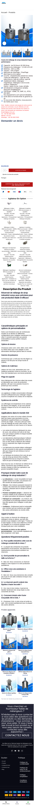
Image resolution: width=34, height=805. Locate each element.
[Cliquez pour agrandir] (4, 43)
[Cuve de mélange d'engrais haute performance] (25, 641)
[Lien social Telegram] (16, 178)
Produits (12, 12)
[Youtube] (15, 750)
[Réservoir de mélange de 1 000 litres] (25, 620)
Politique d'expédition (24, 775)
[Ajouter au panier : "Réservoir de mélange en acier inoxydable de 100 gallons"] (3, 669)
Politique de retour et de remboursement (25, 769)
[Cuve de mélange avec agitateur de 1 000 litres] (25, 663)
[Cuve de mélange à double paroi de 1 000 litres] (25, 684)
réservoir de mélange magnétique (9, 693)
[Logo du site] (3, 2)
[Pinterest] (18, 750)
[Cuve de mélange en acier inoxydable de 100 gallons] (9, 663)
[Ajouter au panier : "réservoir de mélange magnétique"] (3, 690)
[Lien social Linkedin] (14, 178)
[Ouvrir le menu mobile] (32, 3)
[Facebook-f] (11, 750)
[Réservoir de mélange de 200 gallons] (9, 641)
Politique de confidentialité (24, 763)
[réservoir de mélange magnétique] (9, 684)
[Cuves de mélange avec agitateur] (9, 620)
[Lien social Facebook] (8, 178)
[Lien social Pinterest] (12, 178)
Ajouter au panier (20, 170)
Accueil (4, 12)
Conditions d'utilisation (23, 781)
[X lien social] (10, 178)
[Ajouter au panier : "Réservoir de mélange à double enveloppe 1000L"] (19, 690)
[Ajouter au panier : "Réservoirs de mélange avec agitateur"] (3, 626)
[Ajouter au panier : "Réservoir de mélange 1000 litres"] (19, 626)
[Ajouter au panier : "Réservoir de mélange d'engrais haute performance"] (19, 647)
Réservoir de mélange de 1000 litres (25, 629)
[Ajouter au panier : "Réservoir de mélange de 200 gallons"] (3, 647)
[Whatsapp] (22, 750)
